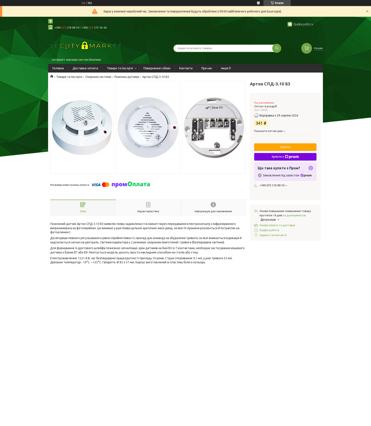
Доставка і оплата (85, 68)
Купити (285, 147)
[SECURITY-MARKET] (85, 45)
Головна (58, 68)
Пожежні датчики (126, 77)
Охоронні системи (98, 77)
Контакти (186, 68)
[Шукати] (276, 48)
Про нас (206, 68)
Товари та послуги (120, 68)
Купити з (278, 156)
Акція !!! (226, 68)
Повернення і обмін (156, 68)
